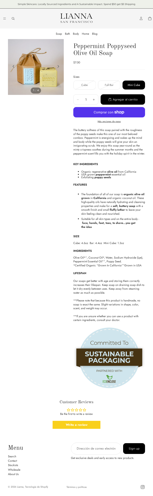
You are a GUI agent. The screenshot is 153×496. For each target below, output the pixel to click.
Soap (59, 34)
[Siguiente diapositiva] (59, 67)
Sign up (134, 448)
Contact (12, 461)
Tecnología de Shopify (36, 487)
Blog (94, 34)
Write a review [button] (76, 424)
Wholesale (14, 470)
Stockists (13, 465)
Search (12, 456)
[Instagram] (142, 487)
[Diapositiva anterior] (12, 67)
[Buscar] (13, 18)
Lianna (20, 487)
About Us (13, 474)
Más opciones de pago (109, 121)
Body (76, 34)
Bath (67, 34)
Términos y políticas (77, 487)
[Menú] (4, 18)
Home (85, 34)
